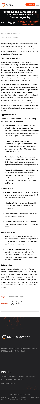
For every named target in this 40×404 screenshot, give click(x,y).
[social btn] (12, 303)
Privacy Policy (4, 398)
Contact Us (30, 4)
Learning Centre (11, 22)
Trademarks (35, 397)
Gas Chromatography (16, 297)
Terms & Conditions (14, 398)
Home (3, 23)
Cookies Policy (24, 398)
